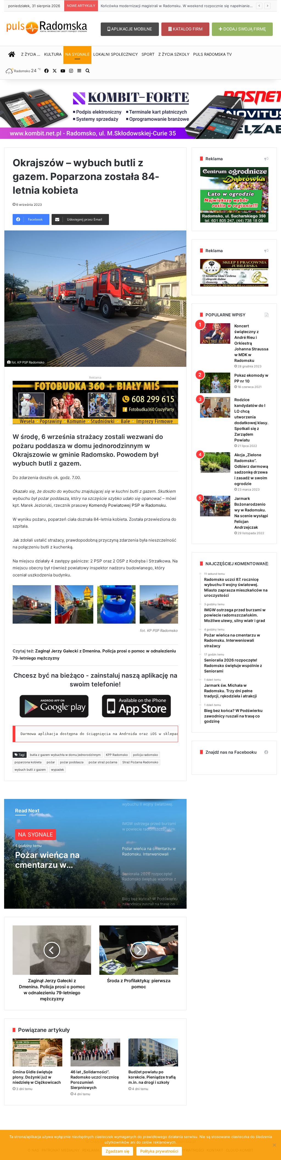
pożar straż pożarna (103, 762)
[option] (95, 854)
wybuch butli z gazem (30, 770)
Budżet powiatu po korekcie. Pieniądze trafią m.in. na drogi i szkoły (152, 1077)
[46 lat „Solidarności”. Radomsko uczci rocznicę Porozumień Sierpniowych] (95, 1052)
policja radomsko (145, 755)
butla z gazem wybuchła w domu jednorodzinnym (65, 755)
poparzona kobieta (28, 762)
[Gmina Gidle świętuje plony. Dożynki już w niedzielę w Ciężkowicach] (37, 1052)
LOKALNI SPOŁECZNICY (115, 54)
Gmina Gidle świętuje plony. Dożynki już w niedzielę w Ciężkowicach (159, 6)
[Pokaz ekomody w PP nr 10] (215, 383)
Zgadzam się (117, 1151)
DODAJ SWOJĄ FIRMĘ (244, 29)
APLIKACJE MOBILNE (131, 29)
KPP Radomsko (117, 755)
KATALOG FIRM (187, 29)
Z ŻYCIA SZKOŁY (173, 54)
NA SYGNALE (77, 54)
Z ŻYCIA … (30, 54)
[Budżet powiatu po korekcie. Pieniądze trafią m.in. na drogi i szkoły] (153, 1052)
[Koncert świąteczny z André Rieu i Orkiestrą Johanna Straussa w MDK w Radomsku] (215, 333)
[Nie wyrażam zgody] (274, 1145)
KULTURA (52, 54)
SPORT (148, 54)
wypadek (57, 770)
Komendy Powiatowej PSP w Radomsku (127, 505)
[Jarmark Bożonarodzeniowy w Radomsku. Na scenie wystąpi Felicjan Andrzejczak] (215, 506)
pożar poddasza (71, 762)
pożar (51, 762)
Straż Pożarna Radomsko (140, 762)
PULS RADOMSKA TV (212, 54)
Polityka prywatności (159, 1151)
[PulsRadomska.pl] (46, 26)
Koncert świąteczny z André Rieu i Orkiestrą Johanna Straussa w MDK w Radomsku (251, 343)
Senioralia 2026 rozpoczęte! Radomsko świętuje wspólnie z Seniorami (60, 861)
